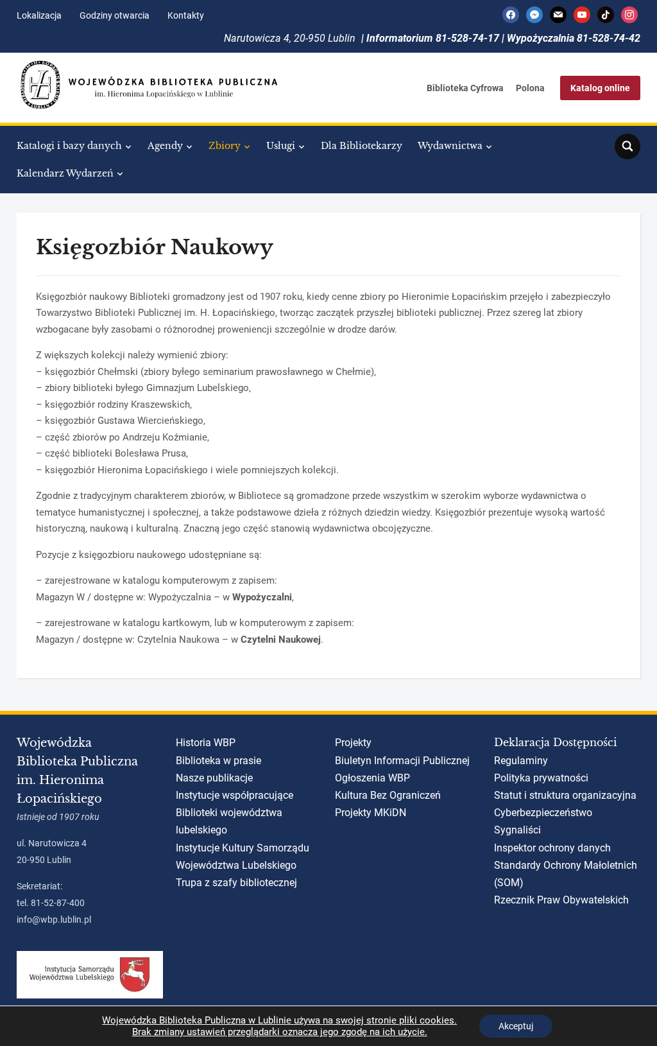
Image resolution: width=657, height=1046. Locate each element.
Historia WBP (205, 743)
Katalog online (600, 88)
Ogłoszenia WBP (372, 778)
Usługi (280, 146)
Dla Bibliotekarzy (361, 146)
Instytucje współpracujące (234, 795)
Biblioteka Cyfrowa (465, 88)
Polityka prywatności (541, 778)
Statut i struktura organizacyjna (565, 795)
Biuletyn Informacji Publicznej (402, 760)
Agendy (165, 146)
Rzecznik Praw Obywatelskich (561, 900)
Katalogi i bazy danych (69, 146)
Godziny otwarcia (114, 15)
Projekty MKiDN (370, 812)
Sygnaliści (517, 830)
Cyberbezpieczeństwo (543, 812)
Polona (530, 88)
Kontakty (185, 15)
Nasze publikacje (214, 778)
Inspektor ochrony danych (552, 848)
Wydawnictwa (450, 146)
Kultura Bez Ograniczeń (388, 795)
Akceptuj (516, 1026)
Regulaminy (521, 760)
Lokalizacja (39, 15)
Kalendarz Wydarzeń (65, 173)
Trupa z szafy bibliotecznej (236, 882)
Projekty (353, 743)
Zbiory (225, 146)
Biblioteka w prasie (218, 760)
